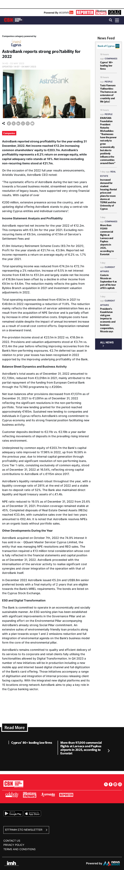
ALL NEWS (107, 342)
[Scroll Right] (108, 751)
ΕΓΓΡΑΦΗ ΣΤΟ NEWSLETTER (24, 829)
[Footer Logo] (13, 784)
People (109, 81)
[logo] (13, 20)
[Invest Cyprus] (16, 43)
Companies (9, 133)
